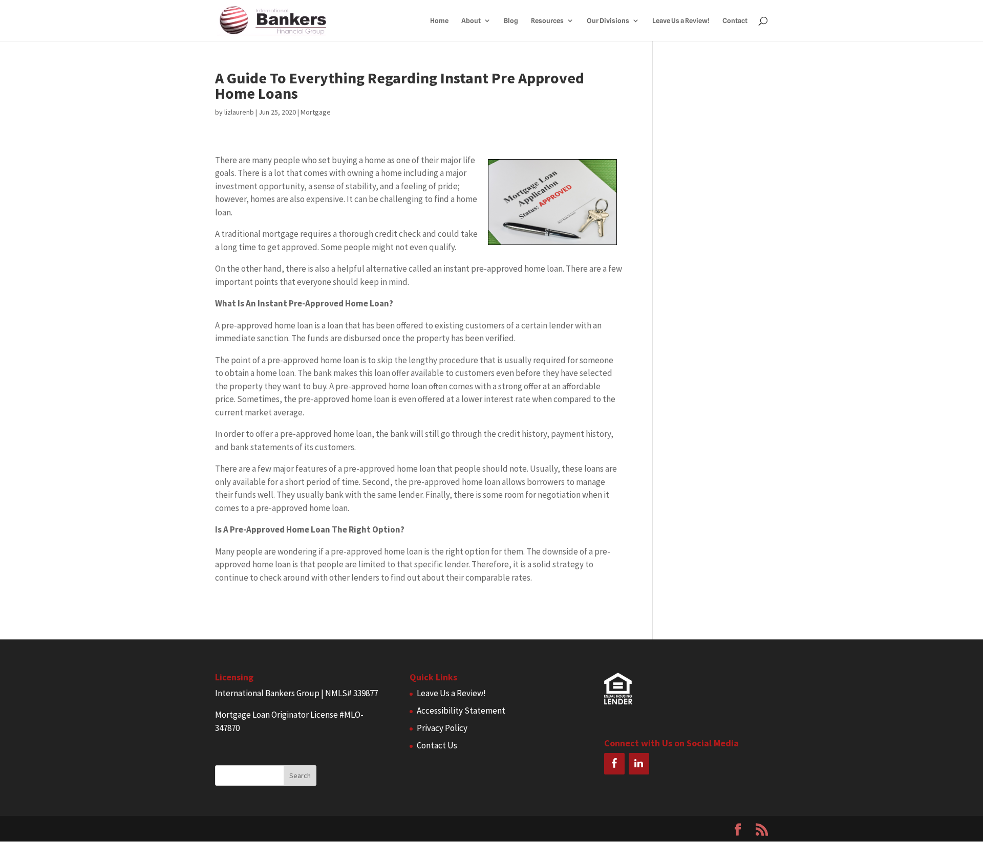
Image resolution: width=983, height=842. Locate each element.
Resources (547, 21)
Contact (734, 21)
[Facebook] (614, 763)
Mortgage (316, 112)
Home (439, 21)
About (471, 21)
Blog (511, 21)
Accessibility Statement (461, 710)
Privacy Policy (442, 728)
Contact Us (437, 745)
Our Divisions (608, 21)
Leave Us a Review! (681, 21)
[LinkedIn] (639, 763)
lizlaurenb (239, 112)
